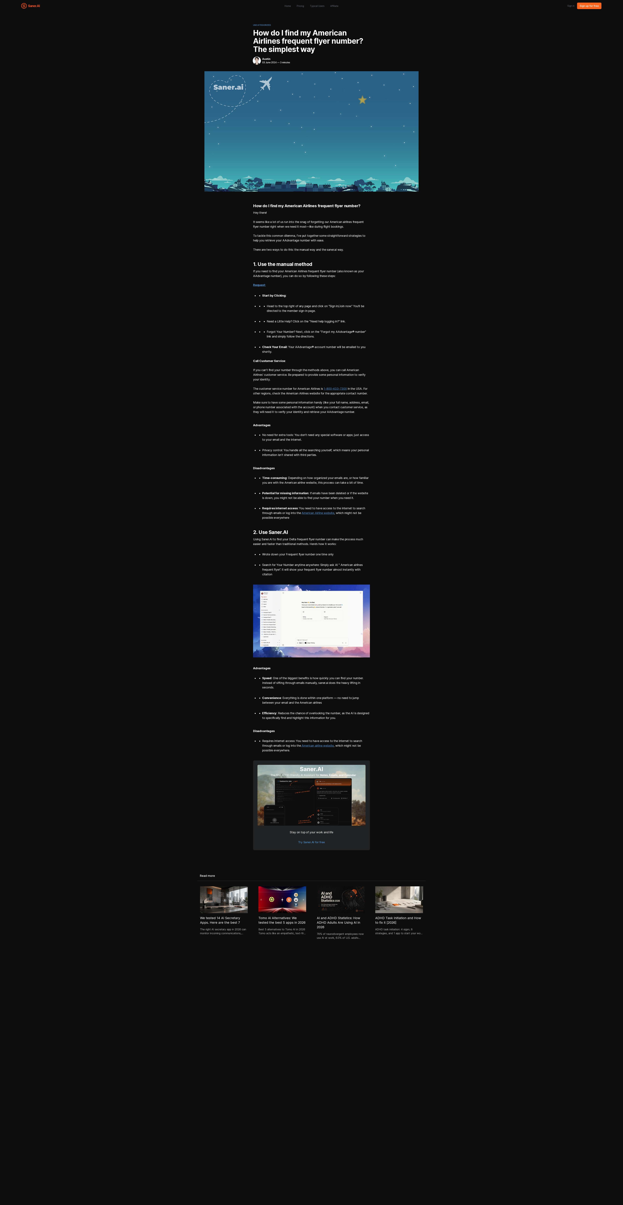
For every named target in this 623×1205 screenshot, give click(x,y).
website (328, 745)
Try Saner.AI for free (311, 842)
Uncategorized (262, 25)
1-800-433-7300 (335, 388)
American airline (312, 745)
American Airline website (318, 513)
